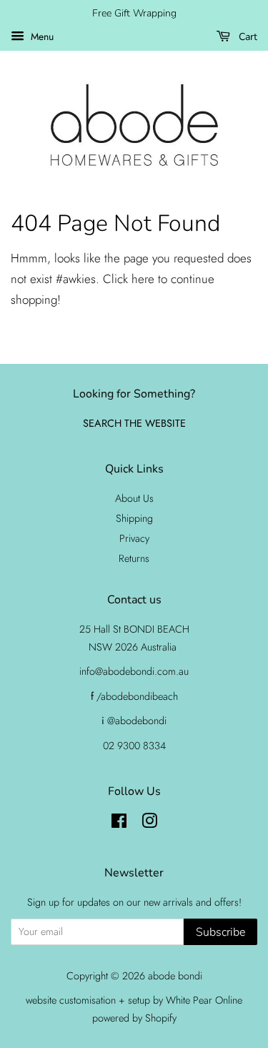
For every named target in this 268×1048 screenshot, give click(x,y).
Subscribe (220, 932)
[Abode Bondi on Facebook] (119, 823)
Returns (134, 558)
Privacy (134, 538)
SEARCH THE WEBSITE (134, 423)
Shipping (134, 518)
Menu (41, 36)
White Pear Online (204, 1000)
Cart (246, 37)
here (142, 278)
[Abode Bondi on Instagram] (149, 823)
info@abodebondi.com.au (134, 671)
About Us (134, 498)
